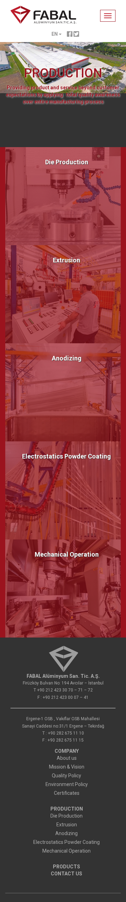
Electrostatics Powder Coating (66, 456)
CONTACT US (66, 873)
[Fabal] (63, 658)
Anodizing (67, 358)
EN (55, 34)
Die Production (66, 162)
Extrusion (66, 260)
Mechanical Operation (67, 554)
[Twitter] (76, 33)
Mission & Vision (66, 767)
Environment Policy (67, 784)
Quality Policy (66, 775)
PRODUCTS (66, 866)
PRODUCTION (66, 809)
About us (67, 758)
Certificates (66, 793)
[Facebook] (69, 33)
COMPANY (67, 751)
